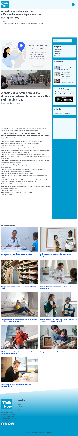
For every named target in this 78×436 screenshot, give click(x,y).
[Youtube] (9, 424)
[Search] (74, 40)
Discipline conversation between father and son (55, 352)
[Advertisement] (26, 115)
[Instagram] (12, 424)
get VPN (37, 64)
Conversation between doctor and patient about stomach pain (16, 255)
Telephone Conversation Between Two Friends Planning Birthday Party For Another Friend (19, 320)
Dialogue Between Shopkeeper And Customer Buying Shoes (18, 288)
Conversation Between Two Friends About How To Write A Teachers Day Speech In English (58, 320)
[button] (73, 4)
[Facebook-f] (2, 424)
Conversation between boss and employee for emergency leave (16, 385)
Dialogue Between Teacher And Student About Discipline (55, 255)
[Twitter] (5, 424)
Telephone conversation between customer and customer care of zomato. (16, 353)
